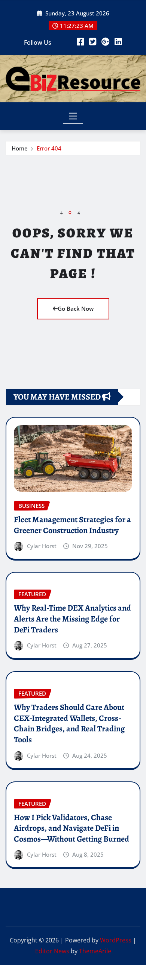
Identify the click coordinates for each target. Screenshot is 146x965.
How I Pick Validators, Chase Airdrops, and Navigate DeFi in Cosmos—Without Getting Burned (71, 828)
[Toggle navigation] (73, 116)
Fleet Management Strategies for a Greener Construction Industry (72, 525)
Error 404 (49, 148)
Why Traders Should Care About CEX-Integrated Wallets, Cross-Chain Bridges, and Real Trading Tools (69, 723)
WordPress (115, 940)
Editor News (52, 951)
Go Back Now (76, 308)
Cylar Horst (42, 546)
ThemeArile (95, 951)
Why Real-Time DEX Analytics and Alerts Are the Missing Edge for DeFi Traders (72, 618)
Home (20, 148)
